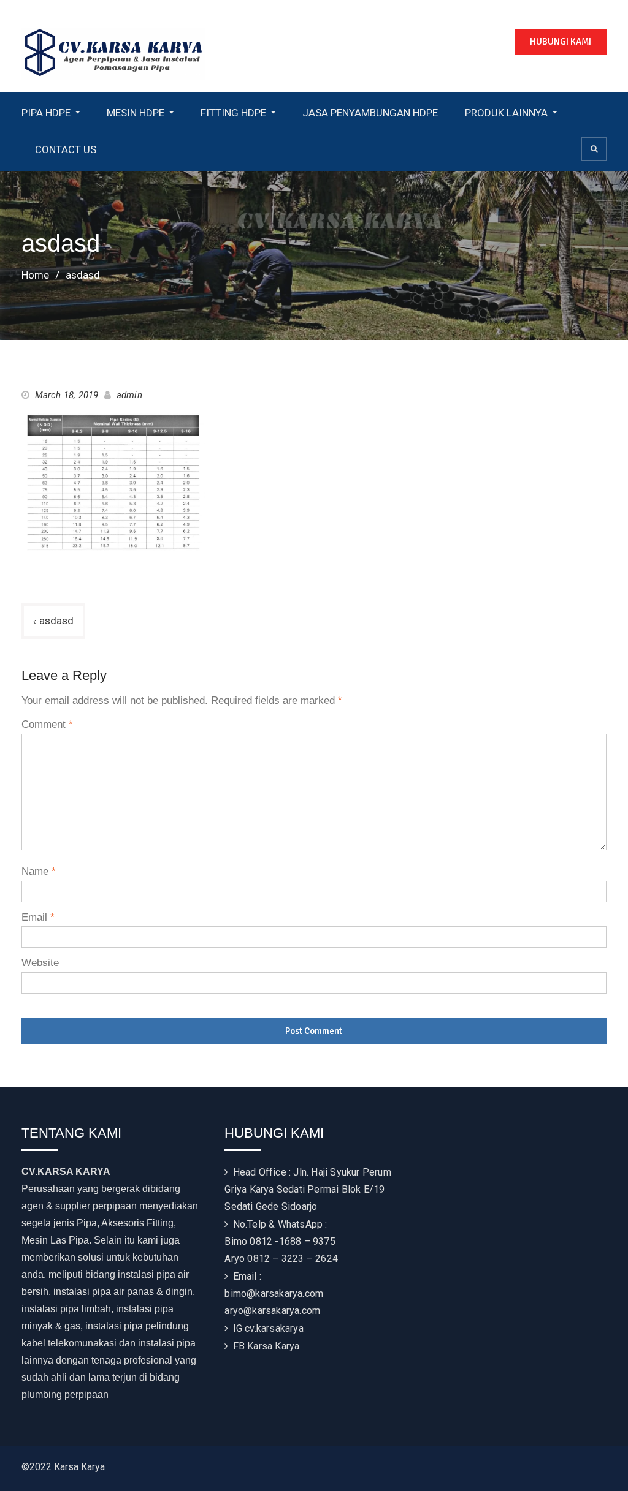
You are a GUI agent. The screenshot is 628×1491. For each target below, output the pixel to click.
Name (38, 871)
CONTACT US (65, 149)
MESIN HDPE (135, 113)
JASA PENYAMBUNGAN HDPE (370, 113)
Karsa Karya (273, 1346)
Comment (47, 724)
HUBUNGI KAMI (560, 41)
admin (129, 395)
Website (40, 962)
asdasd (56, 620)
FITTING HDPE (233, 113)
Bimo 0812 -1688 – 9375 (279, 1241)
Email (38, 917)
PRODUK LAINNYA (506, 113)
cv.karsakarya (274, 1328)
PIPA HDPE (46, 113)
